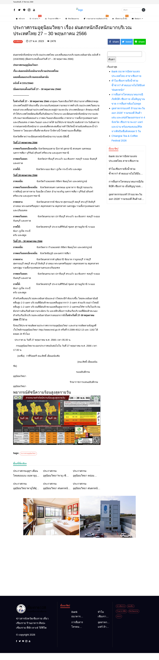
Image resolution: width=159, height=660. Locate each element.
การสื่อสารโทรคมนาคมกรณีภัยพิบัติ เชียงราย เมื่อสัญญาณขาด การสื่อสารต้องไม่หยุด (128, 99)
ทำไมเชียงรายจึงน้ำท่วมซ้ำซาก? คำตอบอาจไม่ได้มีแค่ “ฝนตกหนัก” (128, 85)
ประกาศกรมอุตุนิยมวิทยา (28, 453)
